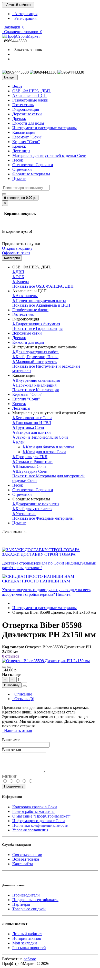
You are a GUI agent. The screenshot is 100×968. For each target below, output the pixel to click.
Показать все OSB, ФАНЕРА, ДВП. (43, 286)
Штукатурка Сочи (29, 471)
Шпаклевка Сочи (29, 466)
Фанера (20, 281)
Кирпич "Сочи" (26, 141)
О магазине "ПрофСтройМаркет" (41, 816)
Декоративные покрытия (35, 504)
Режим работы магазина (33, 811)
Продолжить (13, 786)
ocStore (30, 959)
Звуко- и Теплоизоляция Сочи (40, 437)
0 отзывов (10, 656)
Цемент (19, 178)
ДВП (18, 272)
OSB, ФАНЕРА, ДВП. (31, 91)
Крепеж (19, 146)
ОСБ (18, 277)
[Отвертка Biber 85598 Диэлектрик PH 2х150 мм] (46, 661)
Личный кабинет (27, 934)
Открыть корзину (17, 248)
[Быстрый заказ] (25, 686)
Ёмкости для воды (28, 123)
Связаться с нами (27, 854)
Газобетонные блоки (30, 100)
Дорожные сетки (27, 114)
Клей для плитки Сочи (44, 452)
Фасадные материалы (31, 174)
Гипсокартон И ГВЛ (31, 422)
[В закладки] (4, 667)
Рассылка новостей (29, 947)
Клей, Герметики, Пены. (35, 357)
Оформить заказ (16, 253)
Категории (12, 258)
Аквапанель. (25, 296)
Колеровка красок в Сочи (34, 807)
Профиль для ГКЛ (29, 457)
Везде (17, 86)
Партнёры (21, 904)
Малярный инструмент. (34, 361)
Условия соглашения (30, 830)
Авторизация (24, 14)
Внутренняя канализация (36, 380)
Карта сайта (22, 864)
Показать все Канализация (35, 390)
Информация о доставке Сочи (38, 821)
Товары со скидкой (29, 909)
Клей (18, 442)
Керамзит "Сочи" (27, 137)
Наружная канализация (34, 385)
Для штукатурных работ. (35, 352)
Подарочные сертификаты (35, 900)
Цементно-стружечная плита (39, 300)
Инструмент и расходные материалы (44, 128)
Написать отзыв (17, 730)
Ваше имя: (11, 740)
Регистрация (24, 18)
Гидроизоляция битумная (36, 324)
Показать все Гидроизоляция (37, 328)
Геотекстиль (23, 105)
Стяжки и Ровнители (32, 461)
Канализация (23, 132)
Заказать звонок (27, 49)
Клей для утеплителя (32, 509)
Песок (17, 160)
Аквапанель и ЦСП (29, 95)
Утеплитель (24, 513)
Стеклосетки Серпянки (32, 165)
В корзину (11, 685)
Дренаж (19, 118)
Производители (26, 895)
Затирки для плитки (31, 432)
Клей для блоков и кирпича (48, 447)
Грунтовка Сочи (28, 427)
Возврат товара (25, 859)
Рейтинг (9, 776)
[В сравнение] (9, 667)
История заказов (26, 938)
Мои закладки (24, 943)
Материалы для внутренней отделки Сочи (49, 155)
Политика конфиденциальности (40, 825)
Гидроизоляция (25, 109)
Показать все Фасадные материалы (43, 518)
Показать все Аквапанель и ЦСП (41, 305)
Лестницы (21, 151)
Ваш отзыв (11, 750)
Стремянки (22, 169)
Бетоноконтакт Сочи (32, 418)
